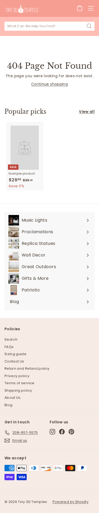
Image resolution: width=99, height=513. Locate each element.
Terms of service (19, 383)
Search (10, 339)
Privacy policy (16, 375)
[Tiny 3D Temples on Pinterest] (71, 431)
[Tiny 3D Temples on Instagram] (52, 431)
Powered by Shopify (70, 501)
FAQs (8, 346)
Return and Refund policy (26, 368)
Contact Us (14, 361)
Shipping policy (18, 390)
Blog (8, 404)
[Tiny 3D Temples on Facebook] (62, 431)
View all (87, 111)
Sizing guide (15, 353)
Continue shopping (49, 84)
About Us (12, 397)
